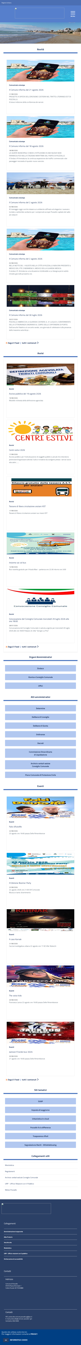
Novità (40, 49)
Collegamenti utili (41, 1156)
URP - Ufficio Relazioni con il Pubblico (19, 1183)
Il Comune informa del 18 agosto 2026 (26, 146)
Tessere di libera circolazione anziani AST (27, 506)
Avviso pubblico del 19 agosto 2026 (25, 393)
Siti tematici (40, 1090)
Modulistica (9, 1165)
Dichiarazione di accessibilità (13, 1259)
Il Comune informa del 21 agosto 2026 (26, 89)
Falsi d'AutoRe (15, 826)
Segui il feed (13, 342)
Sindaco (40, 668)
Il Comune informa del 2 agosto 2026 (25, 202)
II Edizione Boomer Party (20, 882)
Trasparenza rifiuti (40, 1136)
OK (6, 1340)
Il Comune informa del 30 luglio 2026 (25, 315)
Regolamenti (10, 1171)
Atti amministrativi (40, 697)
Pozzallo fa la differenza (40, 1127)
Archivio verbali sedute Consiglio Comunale (40, 765)
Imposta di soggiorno (40, 1109)
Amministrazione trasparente (13, 1231)
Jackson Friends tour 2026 (20, 1051)
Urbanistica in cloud (40, 1118)
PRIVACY (34, 1334)
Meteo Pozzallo (11, 1190)
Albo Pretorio (8, 1237)
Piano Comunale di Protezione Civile (40, 775)
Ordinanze (40, 734)
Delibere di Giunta (40, 725)
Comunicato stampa (17, 85)
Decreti (40, 743)
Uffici (40, 685)
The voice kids (15, 995)
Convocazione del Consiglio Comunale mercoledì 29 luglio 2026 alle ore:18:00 (39, 620)
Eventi (40, 786)
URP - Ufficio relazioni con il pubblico (15, 1253)
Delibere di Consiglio (40, 717)
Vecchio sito (8, 1242)
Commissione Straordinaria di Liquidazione (40, 753)
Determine (40, 708)
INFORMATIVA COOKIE (18, 1340)
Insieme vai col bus (17, 562)
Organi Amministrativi (40, 657)
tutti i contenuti (29, 342)
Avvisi (40, 353)
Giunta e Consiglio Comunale (40, 677)
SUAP (40, 1101)
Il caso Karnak (15, 939)
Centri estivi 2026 (17, 450)
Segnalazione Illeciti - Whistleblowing (40, 1144)
